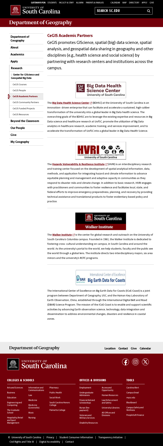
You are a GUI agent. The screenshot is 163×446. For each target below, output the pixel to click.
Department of (40, 22)
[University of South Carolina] (37, 364)
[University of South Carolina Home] (35, 10)
